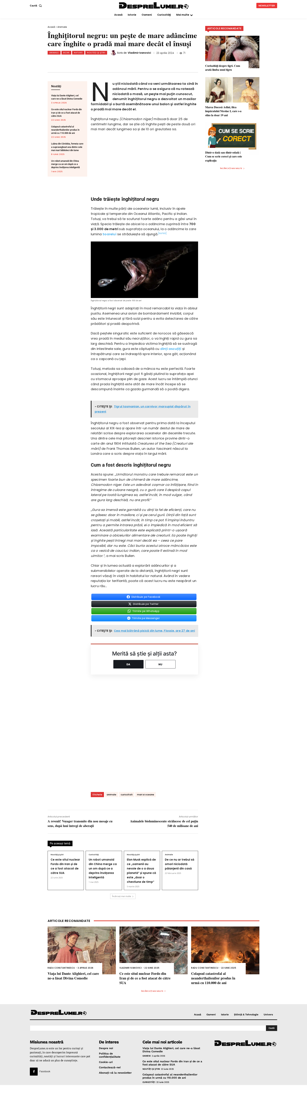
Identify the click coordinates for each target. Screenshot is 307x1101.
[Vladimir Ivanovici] (114, 52)
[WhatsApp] (96, 61)
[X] (84, 61)
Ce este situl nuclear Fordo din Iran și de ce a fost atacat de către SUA (66, 112)
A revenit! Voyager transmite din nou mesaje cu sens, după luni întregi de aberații (80, 823)
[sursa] (162, 233)
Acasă (51, 27)
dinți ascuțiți (170, 349)
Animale (62, 27)
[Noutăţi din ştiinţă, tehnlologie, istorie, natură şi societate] (59, 1012)
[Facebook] (73, 61)
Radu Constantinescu (61, 967)
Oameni (146, 1056)
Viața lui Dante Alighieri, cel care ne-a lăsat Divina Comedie (73, 976)
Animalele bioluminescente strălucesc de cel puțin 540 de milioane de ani (164, 823)
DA (128, 664)
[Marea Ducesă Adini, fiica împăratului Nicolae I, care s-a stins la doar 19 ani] (232, 93)
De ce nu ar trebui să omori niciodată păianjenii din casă (179, 864)
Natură (78, 52)
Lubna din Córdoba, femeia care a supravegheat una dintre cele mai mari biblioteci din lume (67, 146)
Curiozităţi (94, 855)
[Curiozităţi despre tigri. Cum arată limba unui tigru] (232, 52)
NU (160, 664)
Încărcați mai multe (121, 896)
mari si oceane (145, 794)
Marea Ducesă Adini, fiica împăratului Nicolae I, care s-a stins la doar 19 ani (223, 111)
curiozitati (127, 794)
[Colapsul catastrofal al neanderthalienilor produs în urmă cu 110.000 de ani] (225, 950)
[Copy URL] (120, 61)
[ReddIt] (108, 61)
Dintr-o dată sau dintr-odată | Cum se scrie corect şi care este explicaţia (223, 156)
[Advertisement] (153, 1093)
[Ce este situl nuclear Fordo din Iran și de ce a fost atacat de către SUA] (153, 950)
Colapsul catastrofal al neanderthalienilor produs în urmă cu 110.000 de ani (65, 129)
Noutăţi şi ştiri (96, 52)
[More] (131, 61)
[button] (36, 5)
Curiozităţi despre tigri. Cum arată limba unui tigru (222, 68)
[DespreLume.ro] (154, 6)
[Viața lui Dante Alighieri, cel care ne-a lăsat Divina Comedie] (82, 950)
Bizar (66, 52)
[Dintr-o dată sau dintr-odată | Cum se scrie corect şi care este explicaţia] (232, 138)
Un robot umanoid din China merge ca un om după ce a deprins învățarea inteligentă (65, 164)
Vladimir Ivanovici (139, 53)
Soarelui (109, 234)
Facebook (44, 1071)
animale (111, 794)
